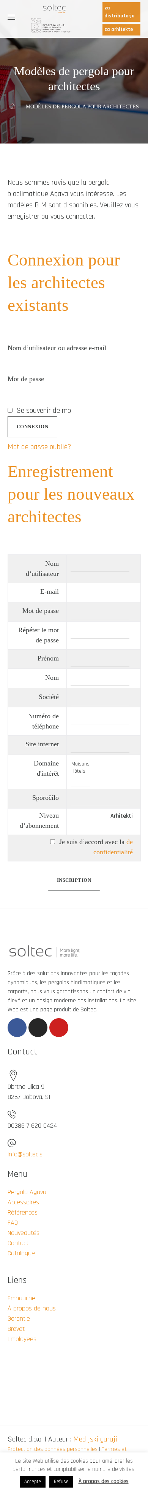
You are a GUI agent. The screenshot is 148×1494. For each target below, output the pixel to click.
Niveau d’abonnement (39, 820)
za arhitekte (118, 29)
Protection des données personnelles (53, 1449)
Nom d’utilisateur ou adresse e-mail (57, 348)
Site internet (42, 744)
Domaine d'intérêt (46, 768)
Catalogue (21, 1253)
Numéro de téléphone (43, 721)
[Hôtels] (80, 771)
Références (23, 1212)
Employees (22, 1339)
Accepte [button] (32, 1482)
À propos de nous (32, 1308)
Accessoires (23, 1202)
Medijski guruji (95, 1439)
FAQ (13, 1222)
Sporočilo (45, 797)
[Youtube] (58, 1027)
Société (49, 697)
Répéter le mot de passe (38, 635)
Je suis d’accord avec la (95, 847)
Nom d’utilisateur (42, 568)
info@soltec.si (26, 1154)
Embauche (21, 1298)
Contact (18, 1243)
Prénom (48, 658)
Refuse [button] (61, 1482)
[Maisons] (80, 764)
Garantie (19, 1318)
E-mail (49, 591)
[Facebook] (17, 1027)
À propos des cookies (104, 1481)
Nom (52, 677)
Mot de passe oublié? (39, 447)
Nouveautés (23, 1233)
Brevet (16, 1328)
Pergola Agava (27, 1192)
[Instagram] (37, 1027)
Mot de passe (26, 379)
